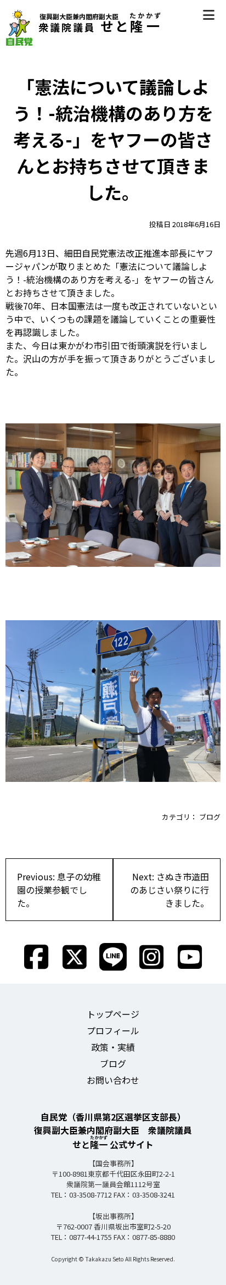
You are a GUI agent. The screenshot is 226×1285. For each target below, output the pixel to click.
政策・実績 (113, 1047)
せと (100, 25)
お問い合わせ (113, 1080)
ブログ (210, 817)
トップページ (113, 1014)
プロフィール (113, 1030)
